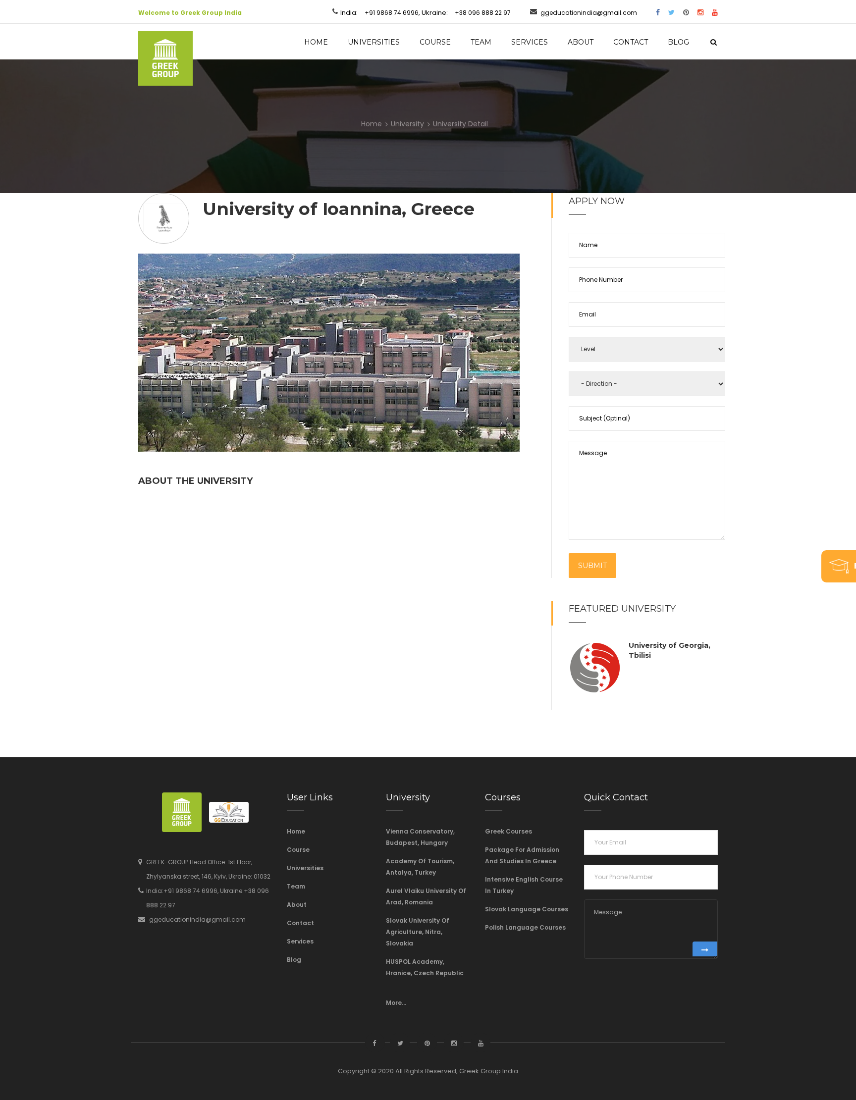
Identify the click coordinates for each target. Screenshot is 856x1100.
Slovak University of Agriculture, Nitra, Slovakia (417, 931)
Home (316, 42)
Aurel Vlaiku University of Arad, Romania (426, 896)
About (580, 42)
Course (435, 42)
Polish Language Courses (525, 927)
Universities (374, 42)
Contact (630, 42)
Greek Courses (508, 831)
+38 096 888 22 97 (483, 12)
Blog (678, 42)
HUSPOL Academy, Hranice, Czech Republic (425, 967)
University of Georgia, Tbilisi (669, 650)
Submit (592, 565)
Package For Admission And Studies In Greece (522, 855)
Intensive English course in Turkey (524, 885)
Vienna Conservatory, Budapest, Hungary (420, 837)
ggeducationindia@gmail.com (588, 12)
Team (481, 42)
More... (396, 1002)
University (407, 124)
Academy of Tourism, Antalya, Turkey (420, 867)
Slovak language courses (526, 909)
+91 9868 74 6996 (392, 12)
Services (529, 42)
